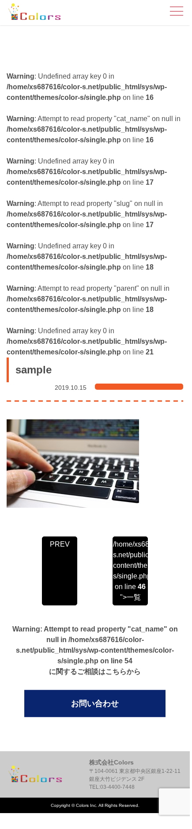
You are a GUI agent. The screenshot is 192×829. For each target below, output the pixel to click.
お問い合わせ (95, 703)
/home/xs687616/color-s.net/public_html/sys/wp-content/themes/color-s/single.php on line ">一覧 (130, 570)
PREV (60, 544)
